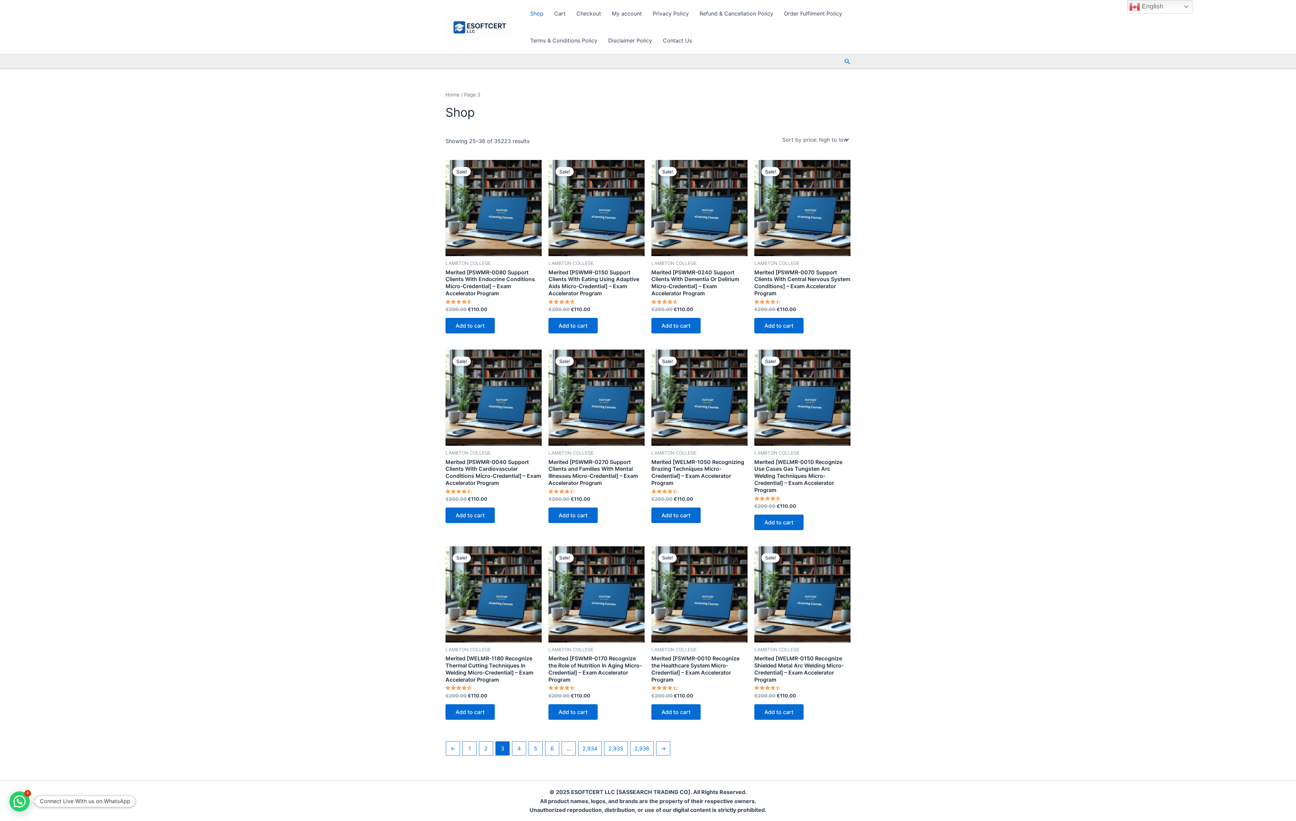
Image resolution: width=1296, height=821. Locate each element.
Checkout (588, 13)
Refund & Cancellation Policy (736, 13)
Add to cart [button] (470, 325)
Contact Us (677, 40)
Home (453, 95)
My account (627, 13)
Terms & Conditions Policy (563, 40)
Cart (560, 13)
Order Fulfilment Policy (813, 13)
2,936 (641, 748)
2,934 (590, 748)
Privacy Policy (671, 13)
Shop (536, 13)
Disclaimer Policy (630, 40)
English (1151, 6)
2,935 (616, 748)
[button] (847, 61)
